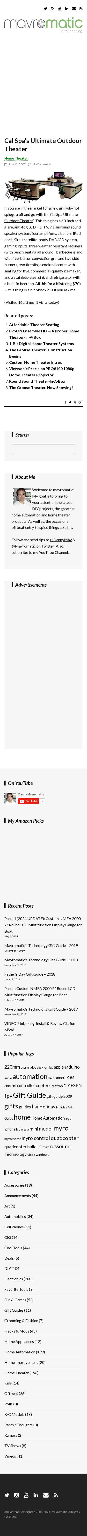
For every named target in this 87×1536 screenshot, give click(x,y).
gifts (11, 1106)
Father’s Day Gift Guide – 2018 (29, 974)
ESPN (76, 1085)
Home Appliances (19, 1341)
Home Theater (16, 158)
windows (42, 1154)
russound (60, 1146)
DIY (67, 1085)
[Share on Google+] (81, 402)
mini (33, 1128)
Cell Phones (14, 1226)
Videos (10, 1456)
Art (7, 1206)
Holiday (47, 1106)
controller (26, 1085)
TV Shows (12, 1445)
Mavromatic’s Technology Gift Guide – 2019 (41, 945)
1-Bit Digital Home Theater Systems (41, 343)
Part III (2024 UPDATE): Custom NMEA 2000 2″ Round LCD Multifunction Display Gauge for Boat (43, 924)
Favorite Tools (16, 1289)
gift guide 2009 (59, 1096)
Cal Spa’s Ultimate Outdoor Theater (43, 145)
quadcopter (65, 1138)
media (25, 1129)
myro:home (12, 1139)
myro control (36, 1138)
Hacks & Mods (16, 1331)
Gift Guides (13, 1310)
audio (8, 1078)
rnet (46, 1147)
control (10, 1085)
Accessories (14, 1185)
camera (60, 1077)
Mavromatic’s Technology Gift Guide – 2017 (41, 1009)
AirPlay (48, 1067)
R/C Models (14, 1414)
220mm (12, 1067)
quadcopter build (20, 1146)
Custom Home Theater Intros (35, 362)
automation (30, 1076)
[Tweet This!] (70, 402)
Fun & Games (15, 1299)
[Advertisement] (43, 85)
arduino (72, 1067)
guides (25, 1106)
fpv (8, 1096)
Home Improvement (21, 1362)
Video (31, 1154)
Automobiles (15, 1216)
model (46, 1128)
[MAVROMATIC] (43, 31)
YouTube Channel (53, 552)
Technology (15, 1154)
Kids (8, 1383)
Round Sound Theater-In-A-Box (37, 381)
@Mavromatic (24, 546)
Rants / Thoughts (18, 1424)
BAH (51, 1078)
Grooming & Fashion (21, 1320)
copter (42, 1085)
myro (61, 1128)
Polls (8, 1403)
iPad (68, 1118)
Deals (9, 1258)
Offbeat (11, 1393)
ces (70, 1077)
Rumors (10, 1435)
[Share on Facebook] (65, 402)
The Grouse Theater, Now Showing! (41, 387)
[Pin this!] (75, 402)
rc (39, 1146)
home (22, 1117)
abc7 (40, 1067)
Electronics (13, 1278)
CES (7, 1237)
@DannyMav (61, 539)
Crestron (56, 1086)
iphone (9, 1129)
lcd (18, 1129)
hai (35, 1106)
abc (33, 1067)
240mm (25, 1067)
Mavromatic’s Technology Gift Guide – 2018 (41, 959)
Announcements (17, 1195)
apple (59, 1067)
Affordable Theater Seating (34, 324)
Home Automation (48, 1118)
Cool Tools (13, 1247)
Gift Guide (29, 1095)
